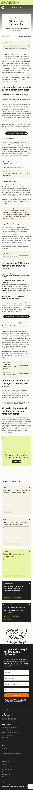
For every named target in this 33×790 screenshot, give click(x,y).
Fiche (4, 519)
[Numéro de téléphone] (16, 684)
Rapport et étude (8, 583)
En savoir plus (11, 3)
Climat (23, 576)
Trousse (5, 551)
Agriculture (16, 544)
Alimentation (6, 36)
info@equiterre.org (7, 714)
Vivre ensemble (17, 597)
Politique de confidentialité (11, 700)
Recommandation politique (10, 605)
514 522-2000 (6, 716)
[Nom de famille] (16, 678)
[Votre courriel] (16, 690)
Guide (4, 487)
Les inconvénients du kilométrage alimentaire (17, 46)
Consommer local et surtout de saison (15, 48)
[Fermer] (31, 2)
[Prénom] (16, 672)
